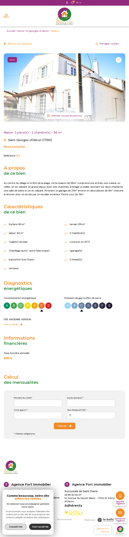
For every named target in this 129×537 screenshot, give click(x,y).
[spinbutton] (91, 415)
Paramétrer (15, 526)
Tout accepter (40, 526)
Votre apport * (21, 410)
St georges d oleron (37, 31)
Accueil (11, 31)
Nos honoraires (64, 519)
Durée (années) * (75, 398)
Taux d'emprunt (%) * (77, 410)
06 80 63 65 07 (72, 495)
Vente (20, 31)
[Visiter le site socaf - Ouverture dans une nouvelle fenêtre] (73, 512)
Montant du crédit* (23, 398)
